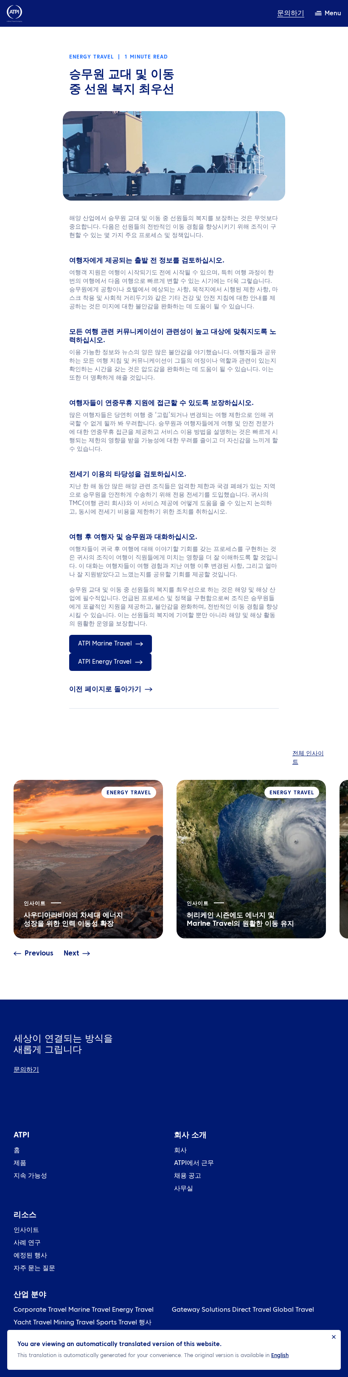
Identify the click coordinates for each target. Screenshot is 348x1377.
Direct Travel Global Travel (273, 1310)
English (280, 1355)
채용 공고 (187, 1176)
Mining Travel (74, 1323)
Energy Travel (133, 1310)
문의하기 (290, 13)
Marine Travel (89, 1310)
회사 (180, 1151)
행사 (145, 1323)
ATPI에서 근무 (194, 1163)
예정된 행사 (30, 1256)
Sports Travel (116, 1323)
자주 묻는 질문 (34, 1268)
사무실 (183, 1189)
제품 (20, 1163)
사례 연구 (27, 1243)
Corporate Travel (40, 1310)
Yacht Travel (33, 1323)
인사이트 (26, 1230)
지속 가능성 (30, 1176)
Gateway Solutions (201, 1310)
